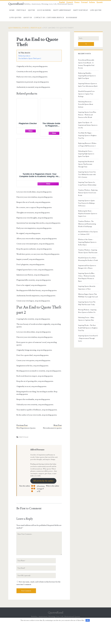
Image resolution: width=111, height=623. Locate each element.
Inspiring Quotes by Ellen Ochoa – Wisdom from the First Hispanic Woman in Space (86, 277)
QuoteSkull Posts (18, 28)
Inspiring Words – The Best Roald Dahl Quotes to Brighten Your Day (87, 327)
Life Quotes (95, 10)
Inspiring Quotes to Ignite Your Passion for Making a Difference (86, 203)
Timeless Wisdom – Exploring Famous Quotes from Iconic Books (87, 192)
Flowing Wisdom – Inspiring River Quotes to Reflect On (87, 311)
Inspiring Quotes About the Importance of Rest (86, 287)
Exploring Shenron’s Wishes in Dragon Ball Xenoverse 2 (87, 144)
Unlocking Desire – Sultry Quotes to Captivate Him (86, 319)
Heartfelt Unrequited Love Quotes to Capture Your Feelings (86, 93)
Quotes (31, 10)
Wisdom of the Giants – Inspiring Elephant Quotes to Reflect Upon (87, 242)
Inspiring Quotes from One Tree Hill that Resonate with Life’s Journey (87, 174)
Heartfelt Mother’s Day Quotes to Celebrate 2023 (88, 233)
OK (88, 620)
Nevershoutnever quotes (52, 428)
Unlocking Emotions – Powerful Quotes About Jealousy (85, 104)
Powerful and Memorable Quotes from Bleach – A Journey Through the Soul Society (86, 64)
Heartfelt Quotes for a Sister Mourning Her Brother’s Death (88, 259)
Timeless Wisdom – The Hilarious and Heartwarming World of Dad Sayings (87, 223)
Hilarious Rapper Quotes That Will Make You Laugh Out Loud (88, 295)
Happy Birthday (80, 10)
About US (27, 17)
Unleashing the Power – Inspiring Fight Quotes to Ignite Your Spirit (86, 153)
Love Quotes (15, 17)
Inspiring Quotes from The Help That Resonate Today (86, 303)
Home (12, 10)
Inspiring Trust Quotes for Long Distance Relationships (87, 183)
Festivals (21, 10)
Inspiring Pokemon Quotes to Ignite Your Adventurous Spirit (87, 85)
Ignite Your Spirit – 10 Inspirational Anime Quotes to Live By (87, 125)
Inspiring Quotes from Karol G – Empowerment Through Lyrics (88, 338)
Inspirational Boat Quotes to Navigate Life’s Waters (87, 267)
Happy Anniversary (62, 10)
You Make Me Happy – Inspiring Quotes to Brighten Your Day (87, 135)
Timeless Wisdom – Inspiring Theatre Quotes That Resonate (87, 251)
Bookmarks (71, 17)
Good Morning (44, 10)
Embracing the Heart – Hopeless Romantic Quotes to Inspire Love (87, 213)
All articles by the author (43, 481)
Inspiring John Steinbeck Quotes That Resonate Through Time (86, 164)
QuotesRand (16, 4)
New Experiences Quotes (25, 428)
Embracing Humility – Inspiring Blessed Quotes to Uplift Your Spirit (87, 75)
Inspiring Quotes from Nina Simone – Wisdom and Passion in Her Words (87, 114)
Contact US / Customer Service (49, 17)
